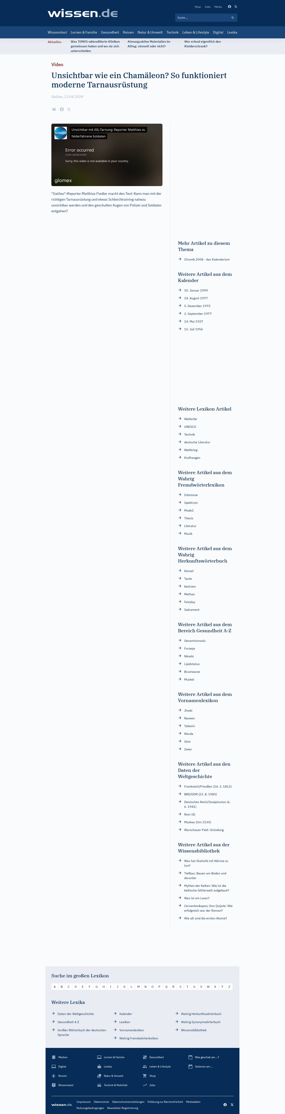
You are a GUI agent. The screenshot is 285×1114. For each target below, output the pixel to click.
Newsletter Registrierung (122, 1108)
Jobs (208, 7)
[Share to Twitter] (69, 109)
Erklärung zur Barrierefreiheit (165, 1102)
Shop (198, 7)
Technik (173, 32)
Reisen (128, 32)
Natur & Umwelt (150, 32)
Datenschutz (101, 1102)
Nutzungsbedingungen (90, 1108)
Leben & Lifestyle (195, 32)
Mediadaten (193, 1102)
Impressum (84, 1102)
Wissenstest (57, 32)
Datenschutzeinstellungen (128, 1102)
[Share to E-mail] (54, 109)
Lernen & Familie (84, 32)
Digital (218, 32)
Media (218, 7)
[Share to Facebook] (62, 109)
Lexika (232, 32)
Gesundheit (110, 32)
